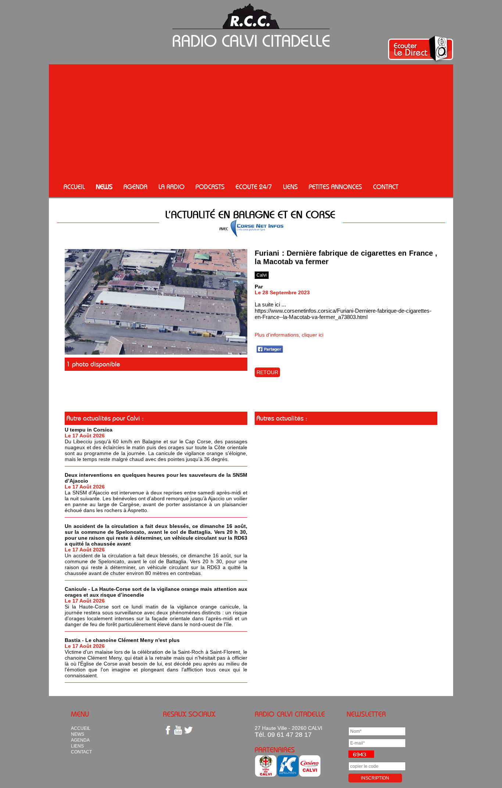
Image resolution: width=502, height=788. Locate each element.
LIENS (290, 187)
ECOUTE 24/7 (254, 187)
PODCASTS (210, 187)
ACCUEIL (74, 187)
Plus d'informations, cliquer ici (289, 335)
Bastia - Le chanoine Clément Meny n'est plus (122, 640)
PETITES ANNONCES (335, 187)
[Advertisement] (251, 121)
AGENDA (135, 187)
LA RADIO (171, 187)
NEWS (104, 187)
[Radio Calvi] (156, 353)
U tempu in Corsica (88, 430)
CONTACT (385, 187)
